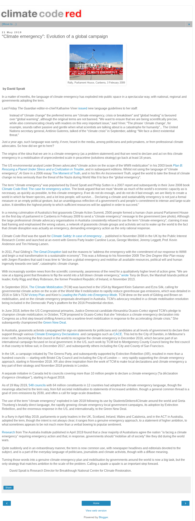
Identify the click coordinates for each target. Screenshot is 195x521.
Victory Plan (36, 295)
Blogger (103, 517)
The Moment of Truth (66, 173)
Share (8, 487)
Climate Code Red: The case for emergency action (36, 189)
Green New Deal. (55, 322)
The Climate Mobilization (46, 287)
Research (9, 432)
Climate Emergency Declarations (56, 334)
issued (82, 108)
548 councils (37, 385)
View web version (96, 510)
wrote (125, 275)
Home (96, 503)
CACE (117, 334)
